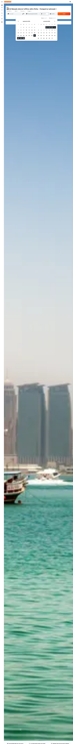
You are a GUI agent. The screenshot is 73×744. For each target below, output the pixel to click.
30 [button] (23, 38)
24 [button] (26, 35)
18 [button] (29, 32)
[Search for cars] (1, 10)
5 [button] (38, 30)
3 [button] (26, 27)
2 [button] (23, 27)
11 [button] (54, 30)
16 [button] (23, 32)
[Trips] (1, 19)
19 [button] (31, 32)
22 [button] (20, 35)
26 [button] (31, 35)
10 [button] (26, 30)
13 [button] (34, 30)
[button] (2, 2)
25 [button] (29, 35)
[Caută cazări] (1, 7)
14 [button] (18, 32)
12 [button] (31, 30)
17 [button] (26, 32)
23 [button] (23, 35)
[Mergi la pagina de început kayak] (7, 1)
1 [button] (46, 27)
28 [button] (18, 38)
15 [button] (46, 32)
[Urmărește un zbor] (1, 15)
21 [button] (18, 35)
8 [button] (46, 30)
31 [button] (52, 38)
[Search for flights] (1, 5)
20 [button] (34, 32)
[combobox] (9, 11)
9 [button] (23, 30)
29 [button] (20, 38)
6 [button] (34, 27)
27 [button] (34, 35)
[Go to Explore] (1, 13)
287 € (9, 9)
